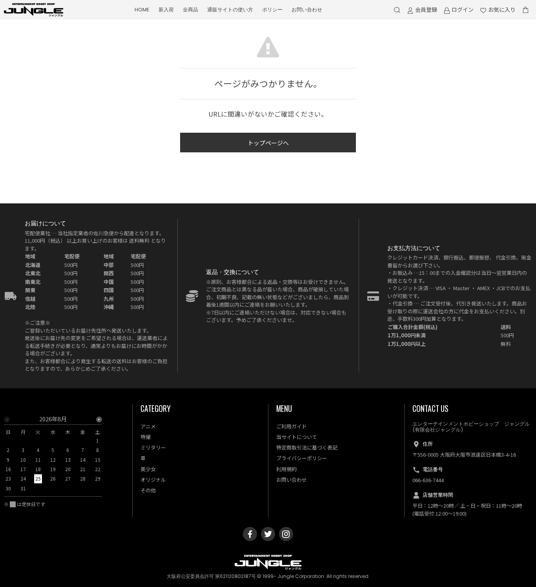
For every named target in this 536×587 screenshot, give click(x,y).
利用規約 (286, 469)
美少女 (148, 469)
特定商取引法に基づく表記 (306, 447)
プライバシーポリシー (301, 458)
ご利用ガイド (291, 426)
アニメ (148, 426)
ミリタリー (153, 447)
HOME (142, 9)
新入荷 (166, 9)
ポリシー (272, 9)
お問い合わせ (307, 9)
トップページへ (268, 143)
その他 (148, 490)
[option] (53, 456)
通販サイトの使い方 (230, 9)
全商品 (190, 9)
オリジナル (153, 479)
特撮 (145, 437)
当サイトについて (296, 437)
